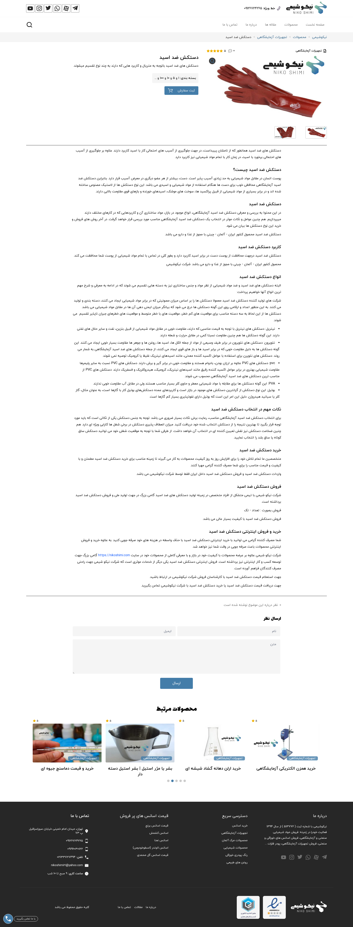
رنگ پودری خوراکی (236, 855)
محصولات (291, 24)
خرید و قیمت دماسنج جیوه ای (106, 768)
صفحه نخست (315, 24)
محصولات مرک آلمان (235, 840)
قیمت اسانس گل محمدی (152, 855)
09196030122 (75, 849)
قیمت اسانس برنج (156, 826)
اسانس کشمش (158, 833)
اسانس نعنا (161, 840)
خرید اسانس (240, 826)
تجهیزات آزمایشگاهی (272, 37)
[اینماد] (274, 907)
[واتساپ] (57, 8)
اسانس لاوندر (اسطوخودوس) (150, 848)
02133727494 (66, 857)
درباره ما (251, 24)
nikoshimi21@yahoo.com (67, 865)
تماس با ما (229, 24)
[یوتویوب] (30, 8)
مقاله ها (270, 24)
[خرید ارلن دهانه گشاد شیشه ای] (252, 743)
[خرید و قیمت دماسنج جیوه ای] (106, 743)
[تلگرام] (75, 8)
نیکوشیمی (319, 37)
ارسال (176, 683)
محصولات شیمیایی (235, 848)
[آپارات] (66, 8)
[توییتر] (48, 8)
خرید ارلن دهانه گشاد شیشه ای (252, 768)
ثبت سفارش (186, 90)
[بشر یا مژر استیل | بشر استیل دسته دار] (179, 743)
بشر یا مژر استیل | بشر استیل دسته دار (179, 771)
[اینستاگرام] (39, 8)
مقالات (138, 907)
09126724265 (253, 8)
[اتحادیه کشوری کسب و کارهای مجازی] (248, 907)
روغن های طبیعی (237, 862)
